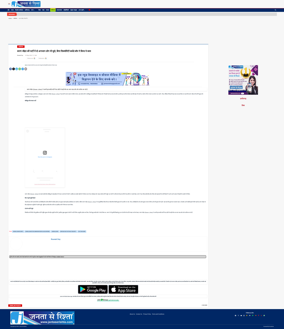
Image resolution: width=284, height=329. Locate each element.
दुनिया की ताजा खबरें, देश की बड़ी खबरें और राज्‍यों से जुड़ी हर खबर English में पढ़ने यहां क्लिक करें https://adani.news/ (37, 256)
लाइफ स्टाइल (73, 10)
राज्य (32, 10)
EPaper (59, 10)
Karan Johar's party (18, 231)
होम (8, 10)
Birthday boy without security (68, 231)
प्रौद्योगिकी (66, 10)
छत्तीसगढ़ (27, 10)
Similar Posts (15, 305)
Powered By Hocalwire (268, 326)
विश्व (39, 10)
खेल (43, 10)
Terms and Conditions (158, 314)
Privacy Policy (147, 314)
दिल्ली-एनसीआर (19, 10)
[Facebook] (10, 68)
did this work (81, 231)
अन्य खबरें (81, 10)
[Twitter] (13, 68)
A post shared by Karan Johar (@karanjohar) (44, 184)
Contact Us (139, 314)
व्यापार (47, 10)
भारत (12, 10)
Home (10, 18)
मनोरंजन (53, 10)
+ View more (204, 305)
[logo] (26, 4)
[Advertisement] (142, 31)
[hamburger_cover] (9, 3)
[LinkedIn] (16, 68)
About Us (132, 314)
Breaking (12, 14)
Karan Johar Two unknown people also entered (37, 231)
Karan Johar (55, 231)
